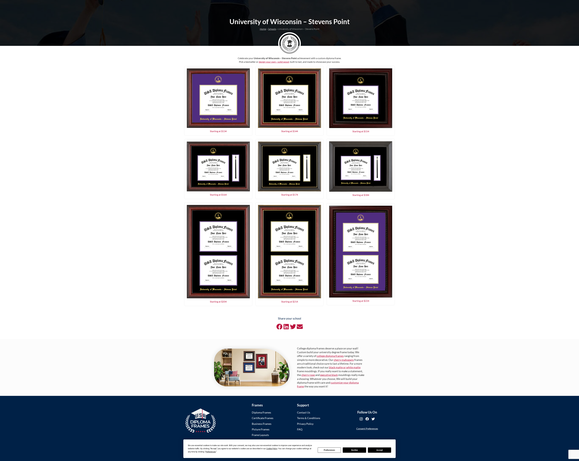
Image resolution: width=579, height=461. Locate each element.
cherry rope (308, 375)
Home (263, 28)
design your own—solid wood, (274, 61)
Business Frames (261, 423)
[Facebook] (367, 419)
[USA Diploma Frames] (200, 420)
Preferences (329, 450)
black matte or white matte (345, 367)
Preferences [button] (211, 452)
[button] (279, 326)
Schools (272, 28)
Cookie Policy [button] (271, 449)
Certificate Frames (262, 418)
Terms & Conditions (308, 418)
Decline (354, 450)
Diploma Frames (261, 412)
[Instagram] (361, 419)
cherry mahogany (344, 359)
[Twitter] (373, 419)
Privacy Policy (305, 423)
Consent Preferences (367, 428)
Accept (379, 450)
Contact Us (303, 412)
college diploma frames (330, 356)
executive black (329, 375)
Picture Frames (260, 429)
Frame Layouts (260, 435)
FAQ (299, 429)
